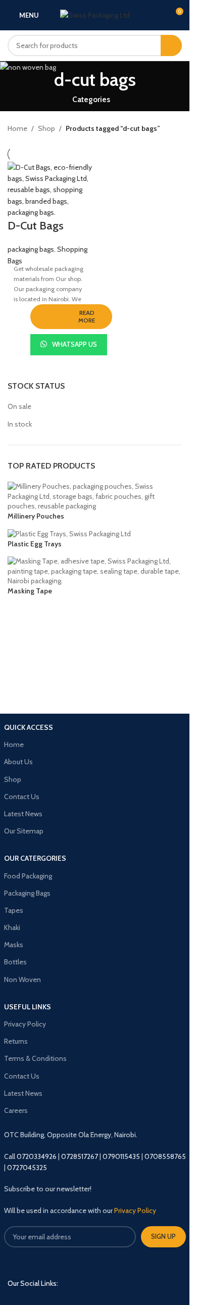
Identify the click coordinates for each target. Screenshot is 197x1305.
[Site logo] (95, 14)
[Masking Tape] (95, 570)
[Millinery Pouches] (95, 495)
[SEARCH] (171, 45)
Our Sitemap (23, 830)
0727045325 (27, 1167)
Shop (46, 128)
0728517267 (79, 1156)
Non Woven (22, 979)
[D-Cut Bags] (50, 190)
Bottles (15, 961)
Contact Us (21, 796)
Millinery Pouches (36, 516)
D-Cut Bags (36, 225)
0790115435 (121, 1156)
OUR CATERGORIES (35, 858)
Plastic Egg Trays (35, 543)
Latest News (23, 813)
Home (17, 128)
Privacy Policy (25, 1024)
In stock (20, 424)
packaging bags (31, 249)
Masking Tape (30, 590)
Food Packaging (28, 875)
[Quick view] (121, 335)
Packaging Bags (27, 893)
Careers (16, 1110)
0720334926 (37, 1156)
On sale (19, 406)
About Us (18, 761)
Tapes (13, 910)
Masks (13, 944)
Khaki (12, 927)
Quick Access (28, 727)
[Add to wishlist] (21, 335)
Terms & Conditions (35, 1058)
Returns (16, 1041)
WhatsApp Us (74, 344)
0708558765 (165, 1156)
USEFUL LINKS (27, 1006)
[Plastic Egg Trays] (69, 533)
